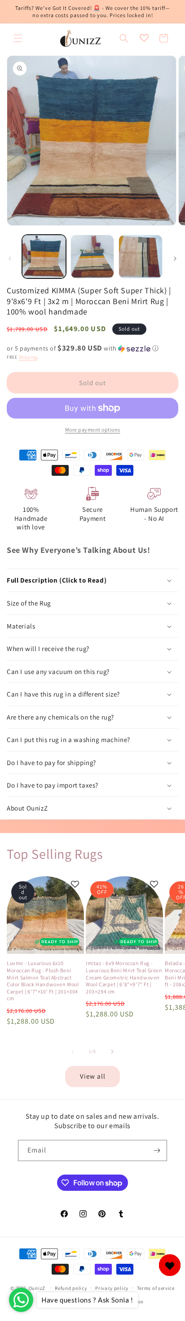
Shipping (28, 357)
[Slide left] (10, 259)
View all (93, 1076)
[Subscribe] (157, 1150)
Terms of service (156, 1288)
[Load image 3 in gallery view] (141, 257)
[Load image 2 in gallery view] (92, 257)
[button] (18, 38)
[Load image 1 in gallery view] (44, 257)
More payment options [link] (92, 429)
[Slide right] (175, 259)
